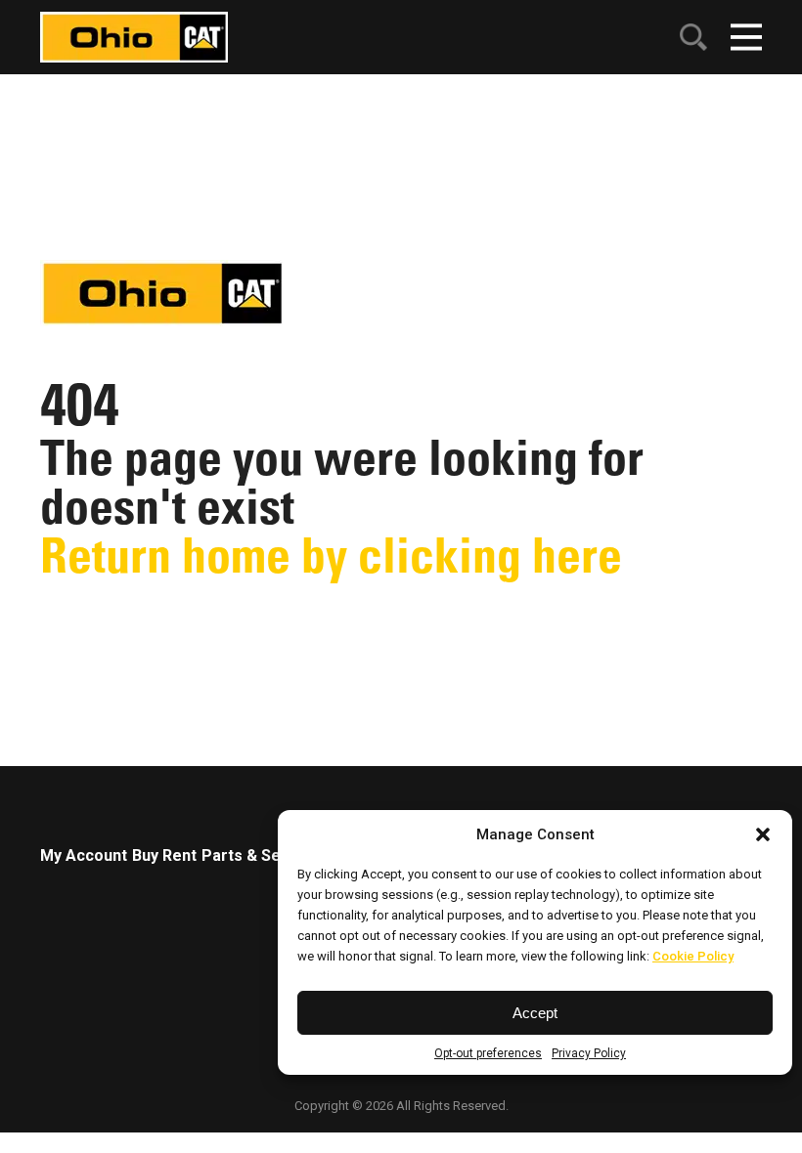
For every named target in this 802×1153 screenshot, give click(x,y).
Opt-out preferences (488, 1053)
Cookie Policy (693, 956)
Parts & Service (260, 855)
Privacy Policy (589, 1053)
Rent (179, 855)
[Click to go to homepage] (134, 35)
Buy (145, 855)
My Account (83, 855)
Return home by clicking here (331, 555)
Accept (534, 1012)
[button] (763, 834)
